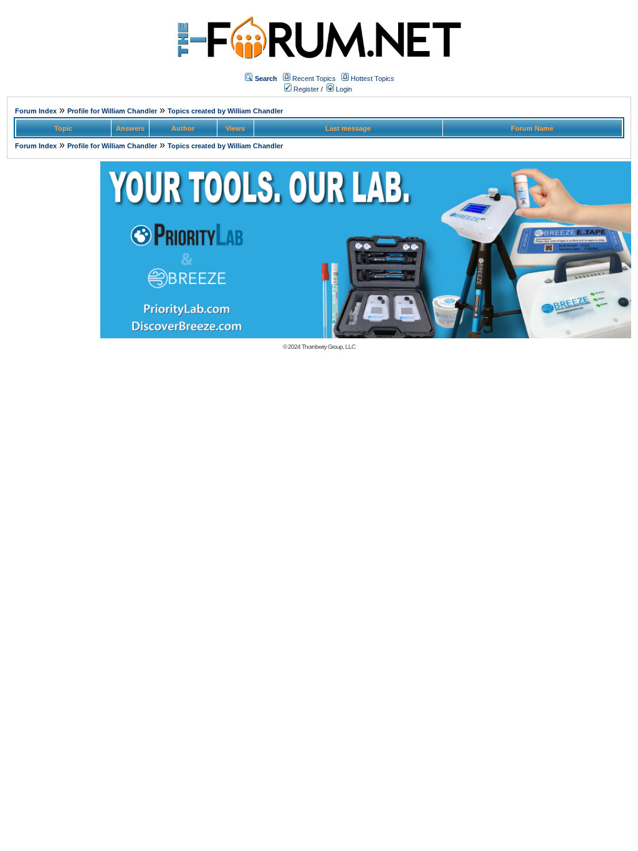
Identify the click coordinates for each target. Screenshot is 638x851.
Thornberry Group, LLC (328, 346)
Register (305, 89)
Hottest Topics (372, 78)
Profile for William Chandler (112, 111)
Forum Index (36, 111)
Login (343, 89)
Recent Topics (314, 78)
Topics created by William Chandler (225, 111)
